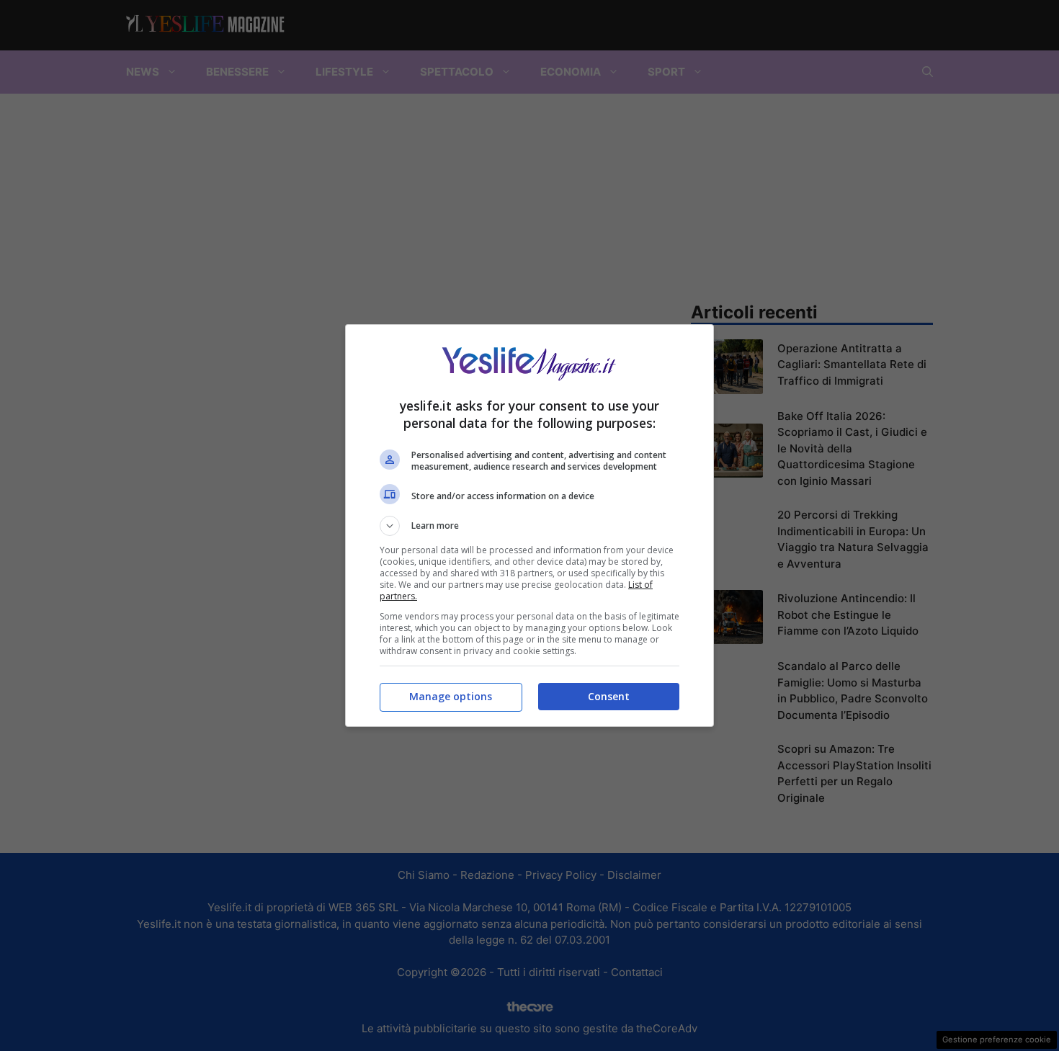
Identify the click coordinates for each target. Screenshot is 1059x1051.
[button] (529, 526)
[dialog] (529, 525)
